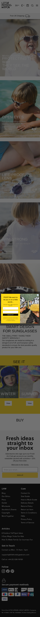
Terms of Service (13, 320)
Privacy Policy (9, 320)
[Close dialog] (38, 295)
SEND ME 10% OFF (10, 314)
